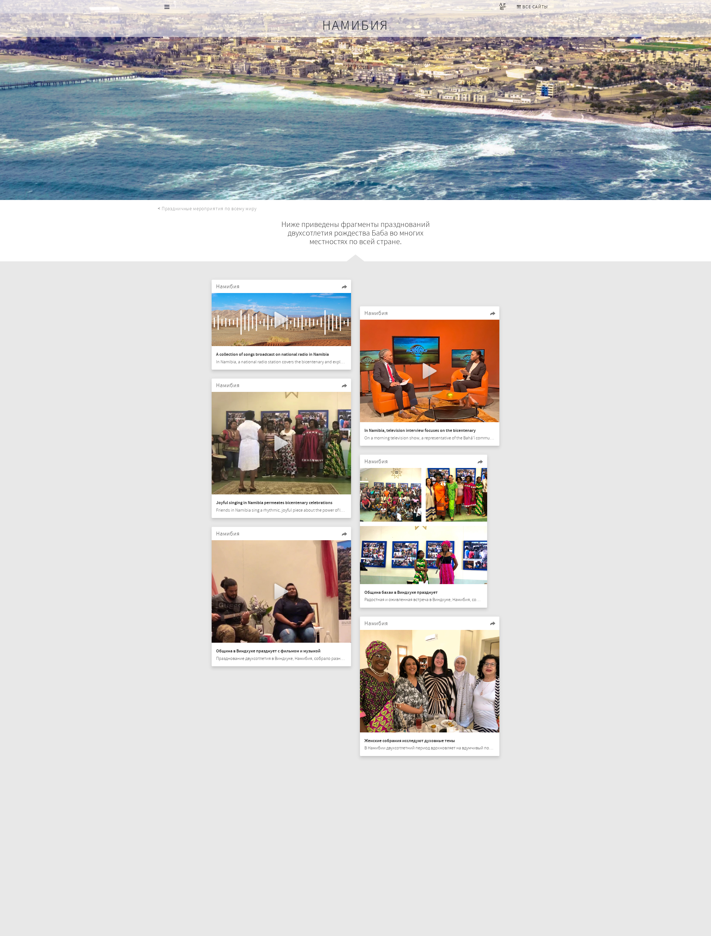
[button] (344, 286)
